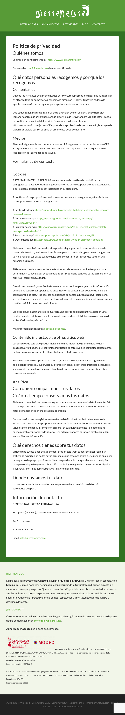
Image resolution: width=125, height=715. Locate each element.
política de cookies (54, 328)
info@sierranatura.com (33, 537)
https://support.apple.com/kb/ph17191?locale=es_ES (64, 235)
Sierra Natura (62, 11)
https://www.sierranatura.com (64, 59)
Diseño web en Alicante (70, 706)
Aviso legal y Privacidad (18, 702)
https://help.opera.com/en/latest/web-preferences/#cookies (69, 239)
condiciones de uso (37, 68)
